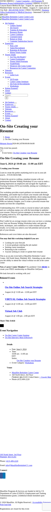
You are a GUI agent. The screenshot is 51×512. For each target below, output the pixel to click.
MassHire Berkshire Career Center (25, 373)
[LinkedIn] (4, 476)
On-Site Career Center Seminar (17, 335)
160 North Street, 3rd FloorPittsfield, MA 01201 (10, 456)
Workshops (29, 363)
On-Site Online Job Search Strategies (23, 287)
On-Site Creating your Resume (29, 360)
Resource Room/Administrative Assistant (16, 3)
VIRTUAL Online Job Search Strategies (25, 299)
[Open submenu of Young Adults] (17, 107)
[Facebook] (1, 476)
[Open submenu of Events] (12, 114)
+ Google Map (45, 377)
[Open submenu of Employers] (15, 105)
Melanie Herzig (6, 143)
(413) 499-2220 (12, 461)
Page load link (5, 505)
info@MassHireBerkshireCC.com (19, 465)
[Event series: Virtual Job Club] (36, 316)
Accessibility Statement (41, 502)
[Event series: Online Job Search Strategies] (38, 292)
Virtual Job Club (13, 311)
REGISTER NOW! (16, 10)
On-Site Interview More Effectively (19, 338)
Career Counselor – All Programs (29, 1)
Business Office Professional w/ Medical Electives (24, 11)
